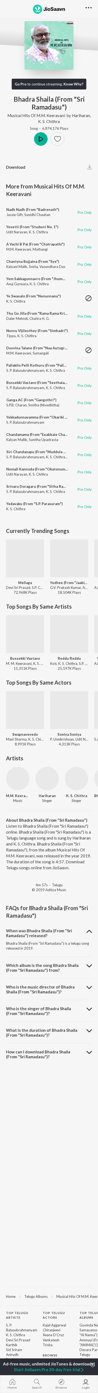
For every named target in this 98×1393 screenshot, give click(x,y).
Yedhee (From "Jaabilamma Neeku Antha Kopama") (69, 583)
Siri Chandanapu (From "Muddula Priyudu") (42, 452)
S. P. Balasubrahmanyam (25, 370)
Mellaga (25, 583)
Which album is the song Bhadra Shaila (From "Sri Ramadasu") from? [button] (42, 968)
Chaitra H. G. (39, 318)
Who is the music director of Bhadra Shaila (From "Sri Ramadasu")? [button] (40, 989)
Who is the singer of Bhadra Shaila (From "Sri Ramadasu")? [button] (38, 1011)
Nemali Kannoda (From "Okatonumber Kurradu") (47, 469)
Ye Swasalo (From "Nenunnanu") (33, 296)
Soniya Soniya (69, 734)
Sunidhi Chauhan (37, 215)
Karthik (11, 1345)
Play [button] (41, 139)
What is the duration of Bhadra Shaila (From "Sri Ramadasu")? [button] (41, 1032)
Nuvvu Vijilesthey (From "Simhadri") (37, 331)
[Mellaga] (25, 558)
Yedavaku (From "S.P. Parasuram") (34, 504)
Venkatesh (51, 1340)
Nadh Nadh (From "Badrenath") (32, 209)
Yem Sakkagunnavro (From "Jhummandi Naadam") (48, 279)
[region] (49, 1296)
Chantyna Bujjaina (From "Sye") (32, 261)
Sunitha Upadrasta (43, 439)
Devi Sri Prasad (18, 1340)
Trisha (48, 1345)
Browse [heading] (50, 1355)
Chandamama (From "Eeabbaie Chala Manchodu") (47, 434)
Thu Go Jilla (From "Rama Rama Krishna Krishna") (48, 313)
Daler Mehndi (17, 318)
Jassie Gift (14, 215)
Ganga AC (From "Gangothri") (31, 400)
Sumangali (41, 353)
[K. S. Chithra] (76, 778)
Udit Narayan (16, 232)
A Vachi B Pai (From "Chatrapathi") (35, 244)
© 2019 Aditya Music (49, 890)
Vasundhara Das (52, 266)
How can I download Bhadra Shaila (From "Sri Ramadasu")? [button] (38, 1054)
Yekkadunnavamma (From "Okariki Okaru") (42, 417)
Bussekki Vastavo (25, 658)
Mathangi (40, 249)
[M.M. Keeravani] (17, 778)
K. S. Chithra (49, 121)
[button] (57, 139)
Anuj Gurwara (17, 284)
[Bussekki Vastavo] (25, 634)
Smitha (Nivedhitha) (43, 405)
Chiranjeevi (51, 1330)
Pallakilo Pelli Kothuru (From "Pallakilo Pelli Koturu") (51, 365)
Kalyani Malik (16, 266)
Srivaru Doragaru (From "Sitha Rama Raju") (42, 486)
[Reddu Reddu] (69, 634)
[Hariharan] (47, 778)
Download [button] (15, 167)
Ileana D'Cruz (53, 1335)
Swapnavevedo (25, 734)
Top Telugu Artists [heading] (17, 1315)
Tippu (11, 336)
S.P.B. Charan (16, 405)
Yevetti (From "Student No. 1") (32, 227)
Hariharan (81, 115)
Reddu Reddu (69, 658)
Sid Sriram (14, 1350)
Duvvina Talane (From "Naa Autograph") (40, 348)
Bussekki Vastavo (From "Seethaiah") (37, 382)
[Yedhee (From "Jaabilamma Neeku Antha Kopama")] (69, 558)
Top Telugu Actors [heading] (54, 1315)
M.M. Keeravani (18, 249)
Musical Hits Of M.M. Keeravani (36, 115)
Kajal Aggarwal (54, 1325)
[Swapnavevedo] (25, 710)
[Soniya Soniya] (69, 710)
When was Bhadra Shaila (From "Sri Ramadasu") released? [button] (39, 933)
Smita (33, 266)
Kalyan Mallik (16, 439)
